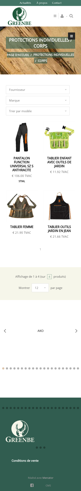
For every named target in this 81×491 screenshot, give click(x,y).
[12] (44, 368)
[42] (78, 408)
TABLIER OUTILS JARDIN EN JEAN (59, 229)
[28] (26, 408)
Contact (57, 3)
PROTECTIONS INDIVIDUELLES (53, 55)
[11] (41, 368)
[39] (67, 408)
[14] (52, 368)
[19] (70, 368)
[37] (59, 408)
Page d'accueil (18, 55)
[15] (55, 368)
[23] (7, 408)
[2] (7, 368)
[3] (11, 368)
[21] (78, 368)
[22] (3, 408)
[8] (29, 368)
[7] (26, 368)
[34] (48, 408)
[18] (67, 368)
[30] (33, 408)
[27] (22, 408)
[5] (18, 368)
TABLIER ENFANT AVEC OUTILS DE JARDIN (59, 162)
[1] (3, 368)
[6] (22, 368)
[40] (70, 408)
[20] (74, 368)
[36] (55, 408)
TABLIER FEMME (21, 227)
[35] (52, 408)
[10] (37, 368)
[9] (33, 368)
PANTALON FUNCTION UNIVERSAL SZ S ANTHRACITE (21, 164)
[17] (63, 368)
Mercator (47, 478)
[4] (14, 368)
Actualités (25, 3)
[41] (74, 408)
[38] (63, 408)
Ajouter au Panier (24, 137)
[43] (37, 447)
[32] (41, 408)
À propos (42, 3)
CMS (48, 485)
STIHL (22, 181)
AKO (41, 331)
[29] (29, 408)
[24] (11, 408)
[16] (59, 368)
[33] (44, 408)
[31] (37, 408)
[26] (18, 408)
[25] (14, 408)
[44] (41, 447)
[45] (44, 447)
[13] (48, 368)
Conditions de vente (25, 461)
